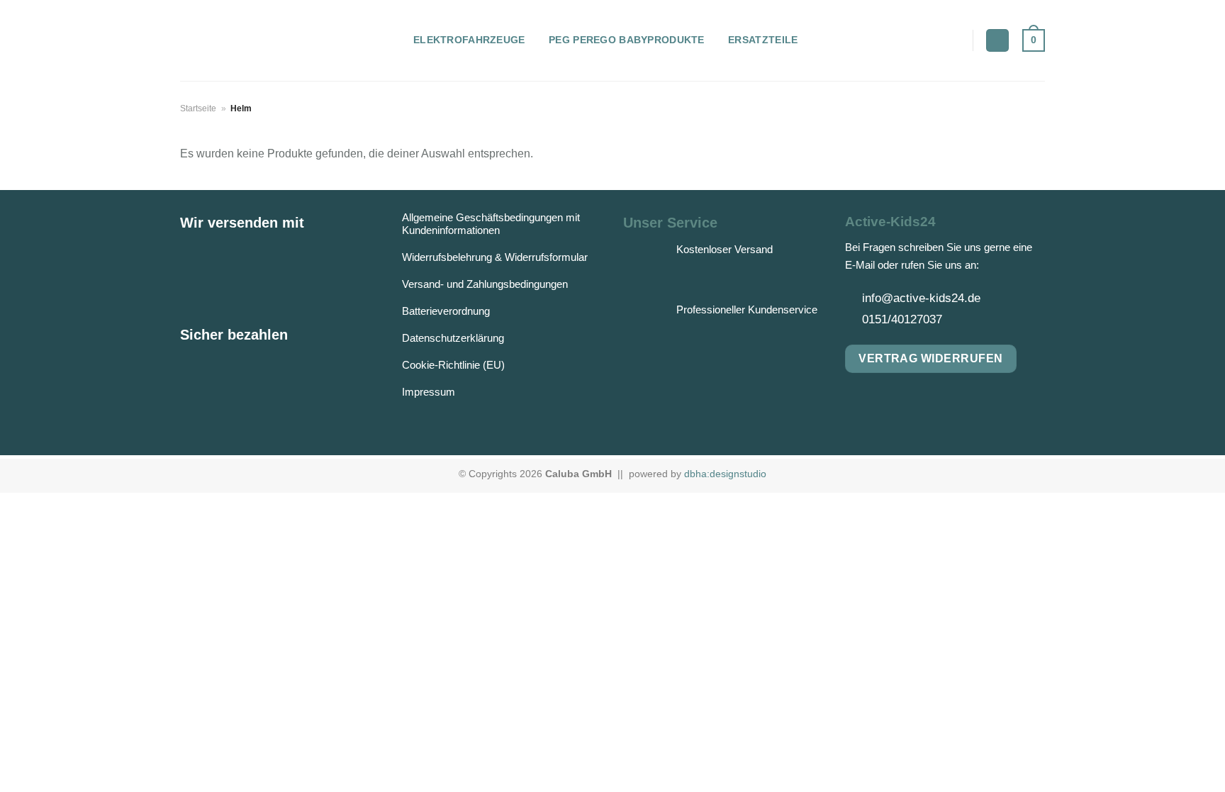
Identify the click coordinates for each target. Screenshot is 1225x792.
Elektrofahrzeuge (469, 39)
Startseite (198, 108)
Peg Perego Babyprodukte (627, 39)
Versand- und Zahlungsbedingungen (485, 284)
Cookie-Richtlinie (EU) (453, 365)
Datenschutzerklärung (453, 338)
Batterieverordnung (446, 311)
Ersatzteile (763, 39)
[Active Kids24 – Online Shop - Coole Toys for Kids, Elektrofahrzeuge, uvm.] (286, 40)
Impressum (428, 392)
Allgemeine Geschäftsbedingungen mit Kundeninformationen (491, 223)
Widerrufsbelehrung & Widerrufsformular (495, 257)
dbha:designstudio (725, 473)
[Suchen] (997, 40)
